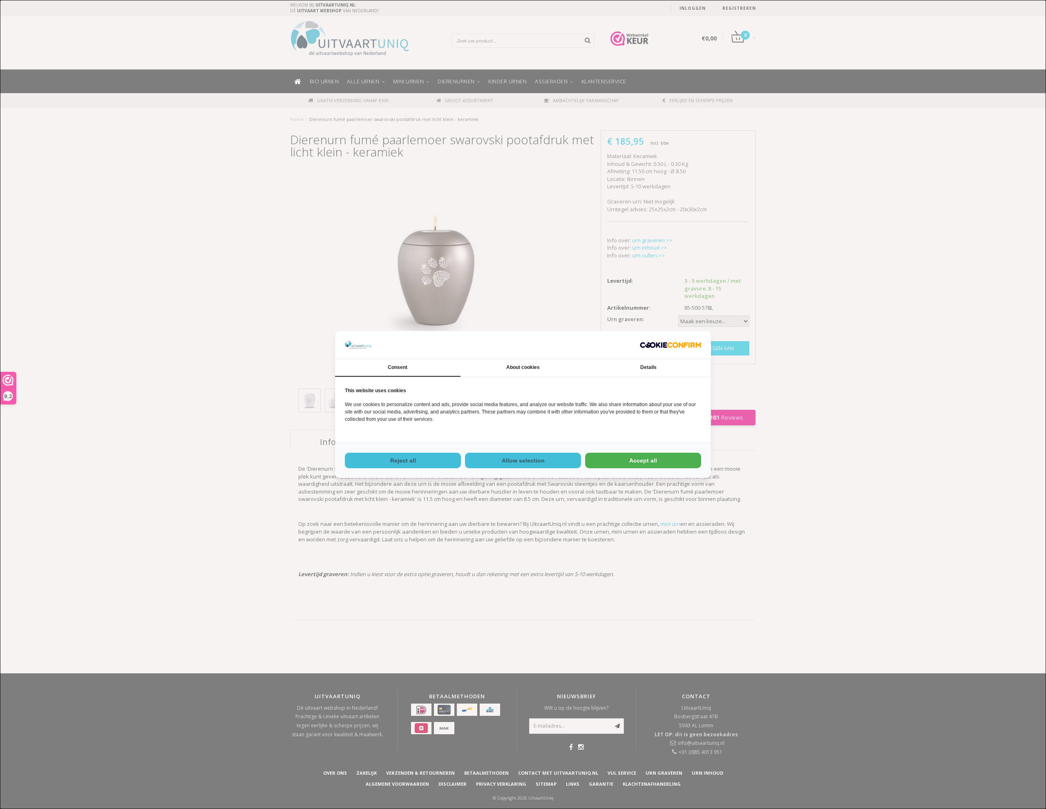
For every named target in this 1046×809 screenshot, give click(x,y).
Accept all (643, 460)
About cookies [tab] (523, 367)
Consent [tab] (397, 367)
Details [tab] (648, 367)
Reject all (403, 460)
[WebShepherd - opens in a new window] (670, 345)
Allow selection (523, 460)
